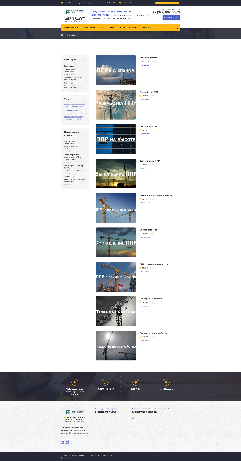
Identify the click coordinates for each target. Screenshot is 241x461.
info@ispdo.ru (70, 3)
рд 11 (67, 115)
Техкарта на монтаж (151, 298)
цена (79, 119)
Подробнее (144, 65)
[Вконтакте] (62, 442)
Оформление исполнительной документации (71, 72)
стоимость (69, 119)
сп (81, 115)
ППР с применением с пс (154, 264)
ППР (102, 28)
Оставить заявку (171, 17)
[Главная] (62, 35)
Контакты (147, 28)
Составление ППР (150, 230)
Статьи (122, 28)
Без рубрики (69, 66)
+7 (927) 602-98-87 (166, 12)
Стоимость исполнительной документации (71, 85)
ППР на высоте (148, 126)
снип (75, 115)
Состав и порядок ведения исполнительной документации (74, 179)
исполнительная (72, 110)
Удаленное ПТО (89, 28)
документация (78, 106)
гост (67, 106)
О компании (134, 28)
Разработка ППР (149, 92)
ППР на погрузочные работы (156, 195)
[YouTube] (67, 442)
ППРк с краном (148, 57)
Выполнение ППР (150, 161)
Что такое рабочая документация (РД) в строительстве (72, 157)
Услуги (111, 28)
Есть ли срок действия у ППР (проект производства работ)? (73, 168)
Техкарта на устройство (153, 333)
